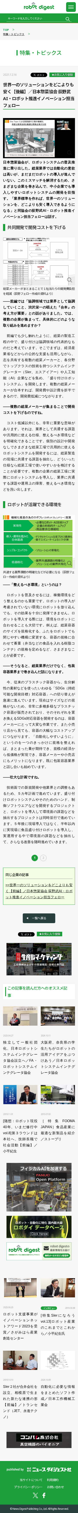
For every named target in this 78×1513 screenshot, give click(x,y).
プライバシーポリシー (28, 1487)
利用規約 (52, 1480)
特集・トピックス (13, 34)
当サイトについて (31, 1480)
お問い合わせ (55, 1487)
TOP (6, 30)
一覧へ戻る (39, 918)
